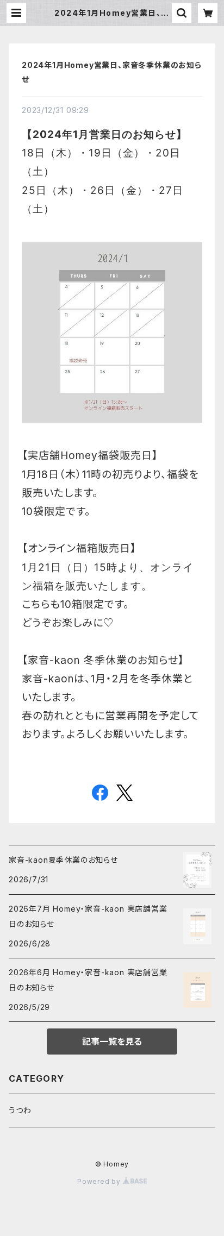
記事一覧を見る (112, 1041)
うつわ (20, 1110)
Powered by (100, 1181)
